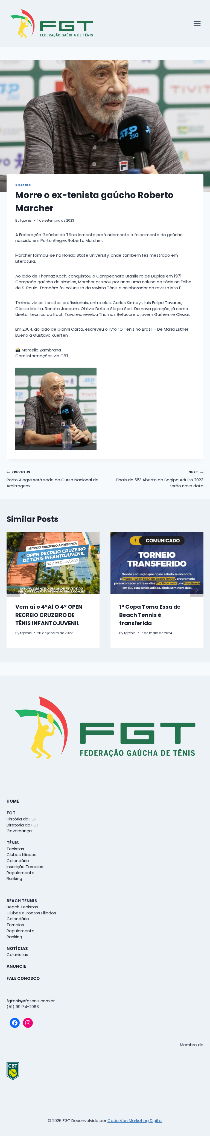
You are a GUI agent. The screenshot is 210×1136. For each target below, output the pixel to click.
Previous (13, 590)
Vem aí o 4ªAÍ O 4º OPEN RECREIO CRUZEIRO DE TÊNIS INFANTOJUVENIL (48, 615)
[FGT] (52, 23)
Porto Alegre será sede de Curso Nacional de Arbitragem (52, 479)
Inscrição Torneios (25, 866)
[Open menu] (197, 23)
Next (196, 590)
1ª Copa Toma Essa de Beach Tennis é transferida (149, 615)
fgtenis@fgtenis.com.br (31, 1001)
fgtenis (26, 220)
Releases (23, 185)
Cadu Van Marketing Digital (134, 1120)
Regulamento (20, 872)
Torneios (15, 925)
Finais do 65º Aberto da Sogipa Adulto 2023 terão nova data (159, 479)
